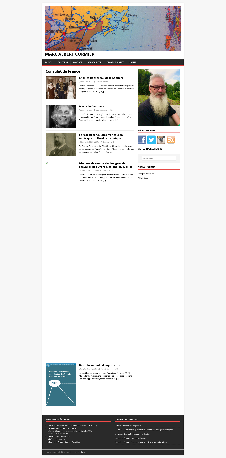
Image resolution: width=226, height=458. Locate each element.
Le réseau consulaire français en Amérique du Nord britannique (101, 136)
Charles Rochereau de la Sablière (101, 78)
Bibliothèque (143, 178)
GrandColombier (115, 62)
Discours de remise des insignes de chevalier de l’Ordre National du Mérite (105, 165)
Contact (77, 62)
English (133, 62)
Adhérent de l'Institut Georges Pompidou (64, 442)
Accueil (49, 62)
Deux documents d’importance (99, 365)
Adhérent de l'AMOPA (56, 439)
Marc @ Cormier (102, 81)
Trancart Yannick (121, 425)
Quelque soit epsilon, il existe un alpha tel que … (150, 442)
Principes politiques (146, 173)
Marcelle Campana (91, 106)
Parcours (63, 62)
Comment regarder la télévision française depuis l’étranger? (149, 430)
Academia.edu (94, 62)
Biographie (137, 425)
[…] (104, 91)
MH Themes (82, 452)
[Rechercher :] (159, 158)
